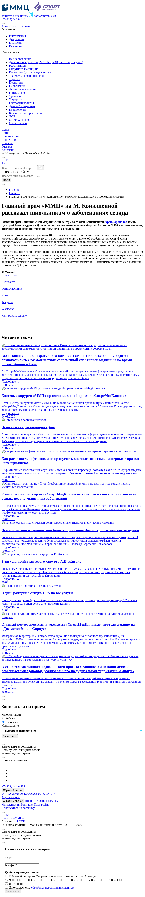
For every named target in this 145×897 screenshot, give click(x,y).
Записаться (9, 26)
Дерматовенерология (22, 89)
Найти (6, 179)
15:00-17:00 (75, 880)
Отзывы (7, 146)
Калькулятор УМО (45, 15)
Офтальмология (19, 119)
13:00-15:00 (55, 880)
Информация (17, 35)
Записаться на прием (15, 15)
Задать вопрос (11, 797)
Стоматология (18, 123)
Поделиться (9, 275)
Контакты (8, 149)
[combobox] (72, 730)
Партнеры (15, 42)
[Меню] (3, 23)
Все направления (20, 58)
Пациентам (9, 139)
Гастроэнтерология (21, 102)
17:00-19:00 (95, 880)
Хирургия (15, 99)
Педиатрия (16, 82)
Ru (3, 160)
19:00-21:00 (114, 880)
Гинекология (17, 92)
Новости (7, 143)
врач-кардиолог (115, 222)
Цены (5, 129)
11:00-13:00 (35, 880)
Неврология (17, 85)
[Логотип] (31, 10)
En (7, 160)
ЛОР (12, 116)
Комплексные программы (25, 113)
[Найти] (40, 167)
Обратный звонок (13, 790)
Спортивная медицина (23, 69)
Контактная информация (17, 804)
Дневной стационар (22, 106)
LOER (21, 821)
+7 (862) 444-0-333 (13, 19)
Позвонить (23, 26)
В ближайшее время (22, 876)
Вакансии (15, 46)
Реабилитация (18, 65)
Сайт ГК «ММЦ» (13, 818)
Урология (15, 96)
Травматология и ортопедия (27, 75)
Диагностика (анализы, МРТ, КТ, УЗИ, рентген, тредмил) (46, 62)
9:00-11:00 (16, 880)
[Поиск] (38, 176)
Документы (16, 39)
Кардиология (17, 109)
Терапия (14, 79)
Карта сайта (41, 804)
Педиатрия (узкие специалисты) (30, 72)
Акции (6, 133)
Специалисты (10, 136)
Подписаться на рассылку (41, 800)
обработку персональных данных (52, 887)
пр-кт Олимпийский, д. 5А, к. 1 (28, 793)
